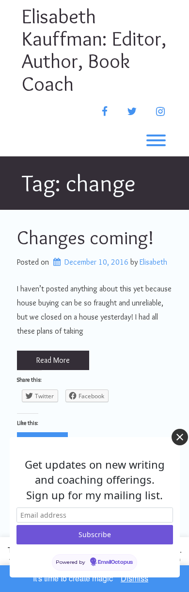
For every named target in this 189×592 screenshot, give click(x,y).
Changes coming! (85, 237)
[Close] (180, 437)
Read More (53, 360)
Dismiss (134, 578)
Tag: (79, 183)
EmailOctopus (115, 562)
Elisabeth (153, 262)
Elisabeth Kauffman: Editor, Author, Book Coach (94, 50)
